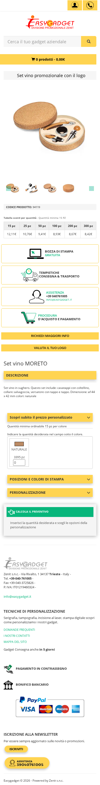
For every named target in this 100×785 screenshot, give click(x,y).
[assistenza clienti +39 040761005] (90, 5)
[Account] (74, 5)
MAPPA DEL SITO (15, 642)
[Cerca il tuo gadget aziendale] (88, 41)
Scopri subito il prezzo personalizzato (41, 417)
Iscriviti (16, 749)
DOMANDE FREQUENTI (19, 630)
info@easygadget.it (59, 299)
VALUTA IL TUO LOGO (50, 348)
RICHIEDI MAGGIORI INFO (50, 336)
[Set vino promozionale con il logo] (13, 188)
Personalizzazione (28, 492)
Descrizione (17, 375)
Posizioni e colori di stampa (37, 479)
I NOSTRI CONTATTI (17, 636)
